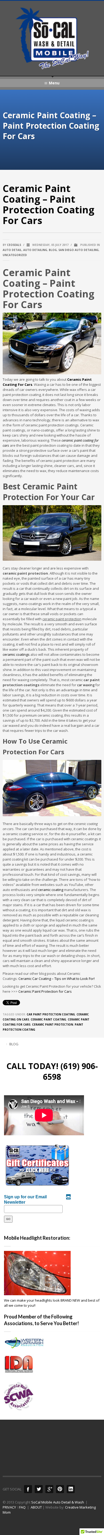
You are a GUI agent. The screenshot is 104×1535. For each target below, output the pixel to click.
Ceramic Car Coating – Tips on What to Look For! (56, 978)
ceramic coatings (16, 654)
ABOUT (36, 1507)
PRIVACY (9, 1507)
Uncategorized (15, 255)
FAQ (22, 1507)
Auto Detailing (35, 250)
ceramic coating (50, 889)
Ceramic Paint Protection (52, 1024)
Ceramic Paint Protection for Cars (45, 991)
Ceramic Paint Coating (48, 1019)
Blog (53, 250)
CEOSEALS (14, 245)
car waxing (85, 684)
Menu (54, 82)
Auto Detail (12, 250)
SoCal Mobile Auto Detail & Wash (57, 1502)
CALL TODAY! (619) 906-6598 (52, 1071)
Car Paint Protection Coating (51, 1014)
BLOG (13, 1044)
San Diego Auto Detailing (78, 250)
